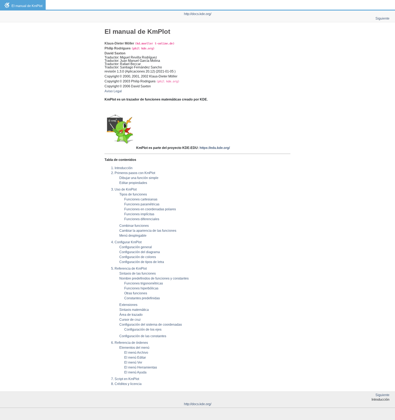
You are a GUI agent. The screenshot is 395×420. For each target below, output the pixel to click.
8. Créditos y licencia (126, 384)
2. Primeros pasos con (133, 173)
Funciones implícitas (139, 214)
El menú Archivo (136, 352)
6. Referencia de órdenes (129, 342)
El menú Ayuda (135, 372)
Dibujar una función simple (138, 178)
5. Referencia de (129, 268)
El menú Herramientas (140, 367)
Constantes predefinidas (142, 298)
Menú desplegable (132, 235)
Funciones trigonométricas (143, 283)
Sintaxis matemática (134, 309)
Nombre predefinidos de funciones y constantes (154, 278)
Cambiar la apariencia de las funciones (147, 230)
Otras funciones (135, 293)
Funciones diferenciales (141, 219)
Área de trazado (131, 314)
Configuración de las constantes (142, 336)
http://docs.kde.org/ (197, 14)
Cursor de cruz (130, 319)
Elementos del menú (134, 347)
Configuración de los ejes (142, 329)
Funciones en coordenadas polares (150, 209)
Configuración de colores (137, 257)
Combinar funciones (134, 225)
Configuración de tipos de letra (141, 262)
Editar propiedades (133, 183)
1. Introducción (121, 168)
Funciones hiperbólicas (141, 288)
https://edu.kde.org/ (215, 148)
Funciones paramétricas (141, 204)
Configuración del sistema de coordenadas (150, 324)
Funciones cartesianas (140, 199)
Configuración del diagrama (139, 252)
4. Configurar (126, 242)
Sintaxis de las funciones (137, 273)
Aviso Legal (113, 91)
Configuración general (135, 247)
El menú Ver (133, 362)
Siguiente (382, 18)
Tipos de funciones (133, 194)
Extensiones (128, 305)
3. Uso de (124, 189)
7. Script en (125, 379)
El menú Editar (135, 357)
